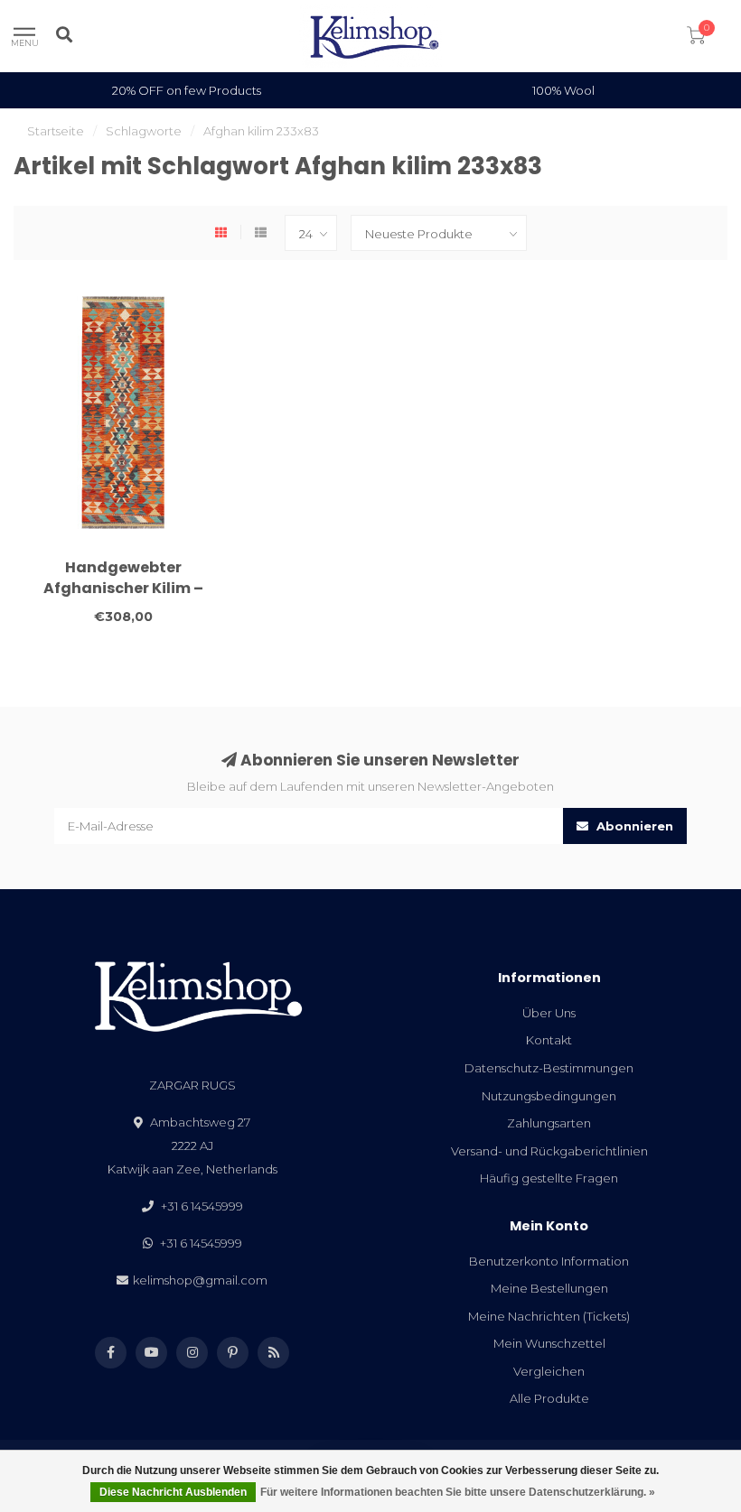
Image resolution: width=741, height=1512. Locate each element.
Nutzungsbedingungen (549, 1096)
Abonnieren (633, 826)
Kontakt (549, 1040)
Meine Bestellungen (549, 1288)
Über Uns (549, 1013)
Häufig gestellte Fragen (549, 1178)
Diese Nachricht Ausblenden (173, 1492)
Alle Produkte (549, 1398)
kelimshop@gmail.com (200, 1280)
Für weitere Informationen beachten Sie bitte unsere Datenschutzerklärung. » (457, 1492)
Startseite (55, 131)
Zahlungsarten (549, 1123)
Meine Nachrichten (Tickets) (549, 1316)
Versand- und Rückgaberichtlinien (549, 1151)
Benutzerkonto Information (549, 1261)
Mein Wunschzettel (549, 1343)
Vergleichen (549, 1371)
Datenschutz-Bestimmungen (548, 1068)
